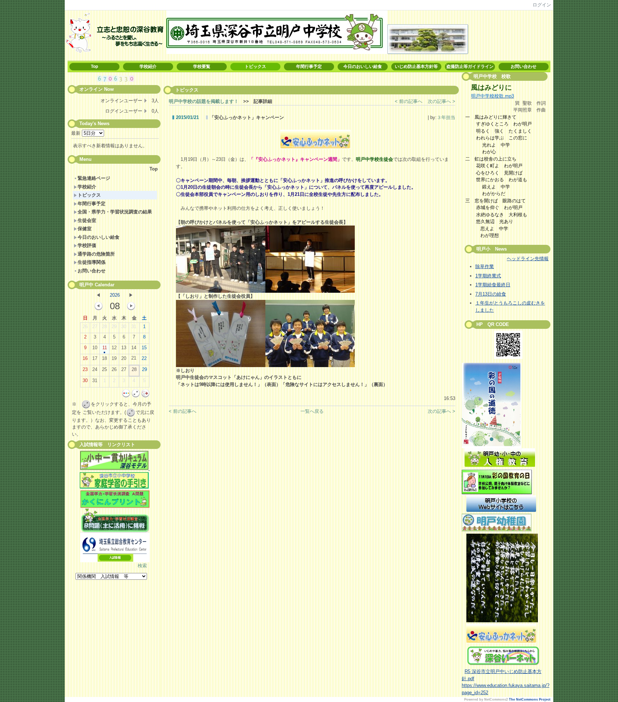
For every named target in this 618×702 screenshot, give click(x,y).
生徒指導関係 (92, 262)
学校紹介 (148, 66)
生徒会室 (87, 220)
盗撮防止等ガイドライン (470, 66)
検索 (142, 565)
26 (85, 326)
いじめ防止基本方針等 (416, 66)
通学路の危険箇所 (96, 254)
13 (123, 347)
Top (94, 66)
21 (133, 358)
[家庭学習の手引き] (114, 487)
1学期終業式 (488, 275)
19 (114, 358)
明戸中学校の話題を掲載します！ (204, 101)
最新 (76, 133)
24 (94, 369)
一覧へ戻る (312, 411)
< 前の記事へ (408, 101)
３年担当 (446, 117)
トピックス (255, 66)
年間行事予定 (309, 66)
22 (144, 358)
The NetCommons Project (529, 699)
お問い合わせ (523, 66)
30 (123, 326)
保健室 (85, 228)
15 (144, 347)
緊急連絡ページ (94, 178)
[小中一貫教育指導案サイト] (115, 461)
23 (85, 369)
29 (114, 326)
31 (133, 326)
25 (104, 369)
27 (94, 326)
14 (133, 347)
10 (94, 347)
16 (85, 358)
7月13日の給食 (490, 294)
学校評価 (87, 245)
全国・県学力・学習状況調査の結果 (115, 211)
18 (104, 358)
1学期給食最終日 (492, 284)
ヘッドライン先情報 (528, 258)
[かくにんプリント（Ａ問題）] (115, 499)
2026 (115, 295)
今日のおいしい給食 (362, 66)
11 (104, 347)
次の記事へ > (441, 101)
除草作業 (484, 266)
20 (123, 358)
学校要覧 (201, 66)
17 (94, 358)
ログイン (542, 5)
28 (104, 326)
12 (114, 347)
